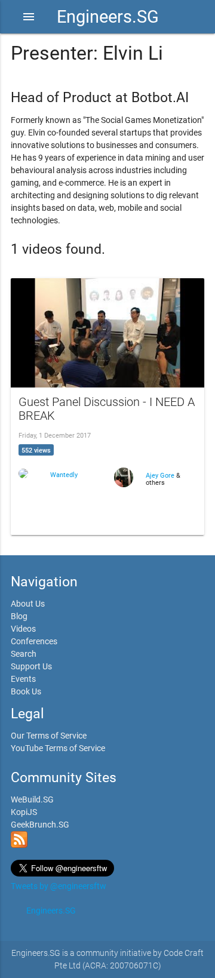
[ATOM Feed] (19, 845)
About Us (28, 603)
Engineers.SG (108, 17)
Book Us (26, 691)
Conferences (34, 641)
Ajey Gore (161, 475)
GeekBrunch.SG (40, 824)
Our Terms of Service (49, 735)
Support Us (31, 666)
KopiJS (24, 812)
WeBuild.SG (32, 799)
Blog (19, 616)
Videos (23, 628)
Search (23, 654)
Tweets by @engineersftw (58, 886)
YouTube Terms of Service (58, 748)
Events (23, 679)
